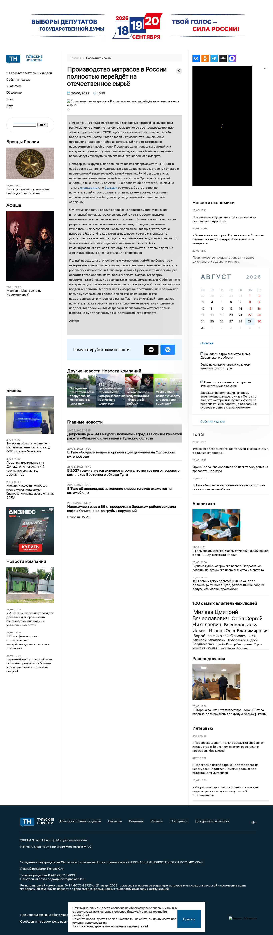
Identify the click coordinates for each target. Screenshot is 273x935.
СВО (9, 99)
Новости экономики (213, 202)
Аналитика (14, 86)
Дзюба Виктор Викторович (234, 644)
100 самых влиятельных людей (29, 73)
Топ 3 (198, 434)
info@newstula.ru (74, 879)
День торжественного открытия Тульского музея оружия (225, 384)
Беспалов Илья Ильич (224, 627)
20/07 (195, 780)
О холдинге (179, 821)
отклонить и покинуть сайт (130, 926)
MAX (87, 847)
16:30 (17, 439)
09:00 (18, 185)
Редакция (136, 821)
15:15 (203, 460)
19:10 (203, 210)
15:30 (204, 228)
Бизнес (13, 390)
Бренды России (22, 141)
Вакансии (115, 821)
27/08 (9, 439)
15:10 (203, 250)
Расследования (208, 658)
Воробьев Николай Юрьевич (220, 635)
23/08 (195, 577)
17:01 (203, 441)
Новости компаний (26, 561)
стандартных (89, 187)
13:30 (204, 706)
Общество (14, 92)
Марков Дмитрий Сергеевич (233, 648)
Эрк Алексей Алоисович (223, 638)
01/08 (195, 735)
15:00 (17, 458)
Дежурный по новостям (212, 821)
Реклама (157, 821)
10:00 (18, 655)
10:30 (203, 780)
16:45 (18, 609)
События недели (18, 79)
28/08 (9, 609)
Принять (189, 919)
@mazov (72, 847)
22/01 (9, 287)
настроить (97, 926)
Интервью (202, 728)
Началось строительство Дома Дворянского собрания (225, 355)
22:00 (18, 287)
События (206, 343)
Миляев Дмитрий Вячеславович (215, 615)
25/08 (195, 562)
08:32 (203, 758)
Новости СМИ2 (78, 517)
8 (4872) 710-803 (61, 875)
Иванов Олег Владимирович (239, 630)
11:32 (203, 547)
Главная (76, 58)
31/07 (195, 758)
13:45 (18, 632)
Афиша (13, 205)
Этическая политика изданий (80, 821)
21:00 (204, 562)
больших (111, 187)
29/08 (9, 185)
